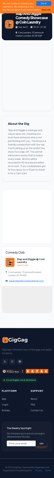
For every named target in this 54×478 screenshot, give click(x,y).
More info (46, 10)
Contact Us (37, 410)
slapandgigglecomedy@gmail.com (26, 280)
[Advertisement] (27, 78)
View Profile (22, 265)
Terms (48, 470)
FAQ (33, 404)
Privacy (38, 470)
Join (41, 443)
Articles (6, 410)
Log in (5, 404)
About (34, 398)
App (4, 398)
